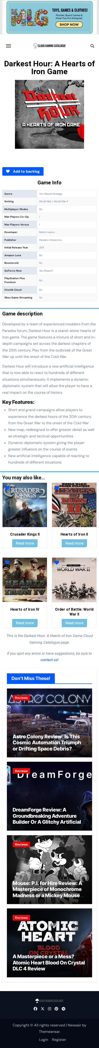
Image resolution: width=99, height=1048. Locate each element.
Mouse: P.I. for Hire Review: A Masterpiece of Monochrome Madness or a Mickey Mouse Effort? (47, 892)
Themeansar (49, 1031)
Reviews (21, 698)
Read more (25, 543)
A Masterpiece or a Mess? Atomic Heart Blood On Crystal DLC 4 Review (49, 962)
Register (59, 1039)
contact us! (49, 660)
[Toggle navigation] (8, 46)
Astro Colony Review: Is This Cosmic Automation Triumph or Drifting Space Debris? (47, 742)
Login (43, 1039)
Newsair (74, 1025)
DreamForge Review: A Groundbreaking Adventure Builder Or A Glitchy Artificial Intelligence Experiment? (47, 819)
